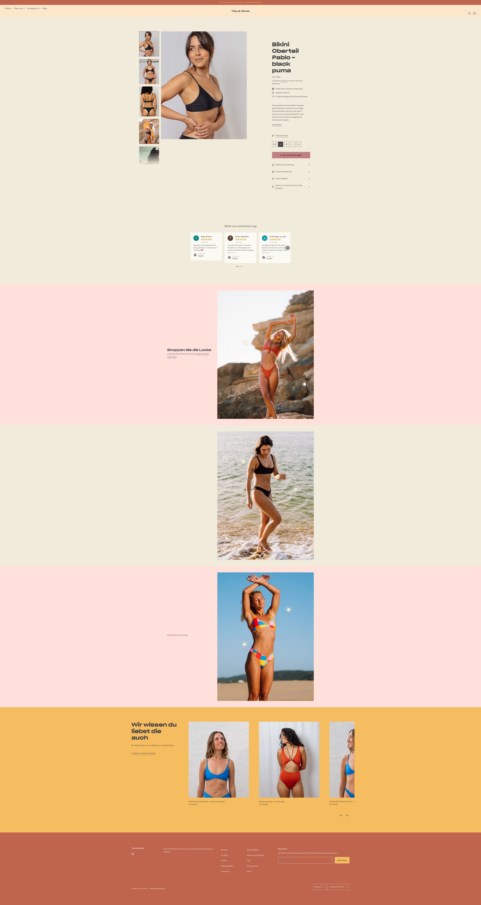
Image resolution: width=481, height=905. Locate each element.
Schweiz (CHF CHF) (336, 887)
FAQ (248, 861)
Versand (284, 81)
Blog (45, 8)
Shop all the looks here (177, 635)
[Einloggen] (469, 13)
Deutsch (318, 887)
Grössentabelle (227, 866)
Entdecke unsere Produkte (143, 753)
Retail (249, 871)
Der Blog (224, 855)
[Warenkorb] (474, 13)
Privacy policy (252, 866)
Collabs (224, 861)
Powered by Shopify (157, 888)
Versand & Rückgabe (255, 855)
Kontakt (224, 850)
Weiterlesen (276, 125)
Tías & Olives (142, 888)
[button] (149, 43)
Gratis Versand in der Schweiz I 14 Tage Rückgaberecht (240, 2)
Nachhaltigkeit (253, 850)
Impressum (225, 871)
